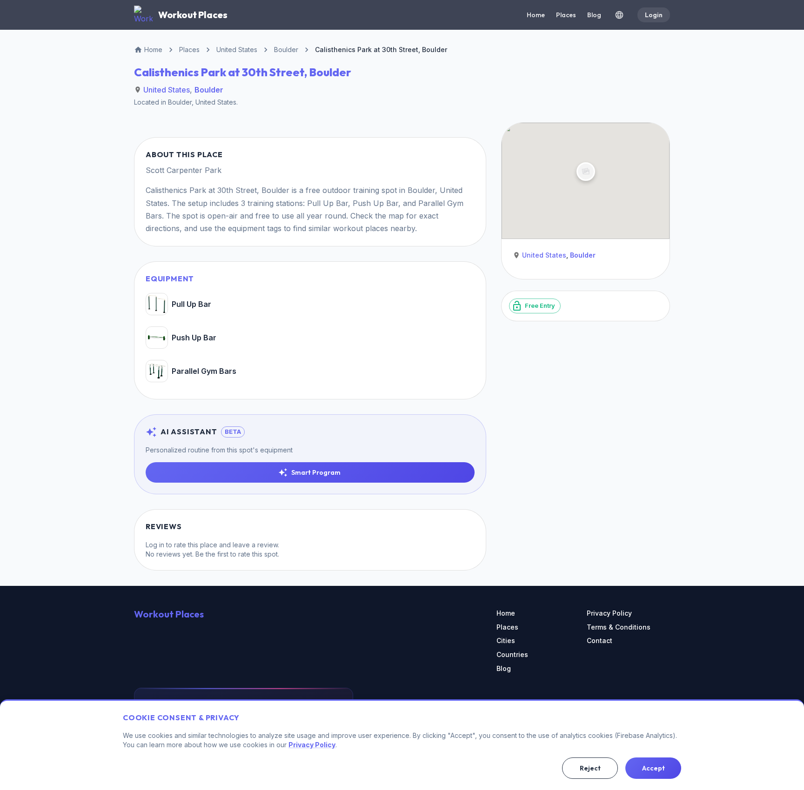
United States (166, 89)
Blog (594, 15)
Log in (155, 545)
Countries (512, 654)
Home (536, 15)
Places (566, 15)
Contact (599, 640)
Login (654, 15)
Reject (590, 768)
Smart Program (316, 472)
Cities (505, 640)
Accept (653, 768)
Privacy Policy (609, 613)
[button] (585, 171)
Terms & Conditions (618, 627)
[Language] (619, 15)
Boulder (208, 89)
